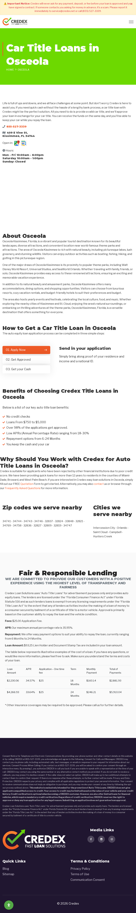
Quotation (26, 483)
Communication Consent (87, 879)
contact (99, 483)
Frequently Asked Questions (22, 488)
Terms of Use (79, 874)
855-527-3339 (16, 126)
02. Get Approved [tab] (18, 359)
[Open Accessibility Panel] (8, 905)
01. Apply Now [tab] (16, 350)
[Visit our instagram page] (111, 839)
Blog (5, 868)
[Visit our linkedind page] (101, 839)
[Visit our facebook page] (90, 839)
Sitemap (8, 874)
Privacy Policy (80, 868)
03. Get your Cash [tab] (18, 369)
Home (10, 69)
